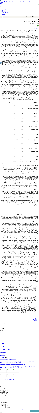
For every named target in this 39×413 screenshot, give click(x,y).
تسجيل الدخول (34, 1)
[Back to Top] (1, 412)
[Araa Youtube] (2, 17)
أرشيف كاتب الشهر (10, 1)
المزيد (3, 357)
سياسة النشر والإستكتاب (20, 409)
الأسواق (35, 320)
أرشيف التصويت (15, 1)
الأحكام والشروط (11, 379)
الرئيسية (30, 16)
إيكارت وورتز (36, 28)
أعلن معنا (25, 1)
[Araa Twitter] (2, 16)
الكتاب (6, 1)
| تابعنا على (11, 383)
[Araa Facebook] (3, 380)
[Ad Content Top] (19, 3)
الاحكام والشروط (21, 1)
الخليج (36, 318)
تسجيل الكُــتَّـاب (29, 1)
